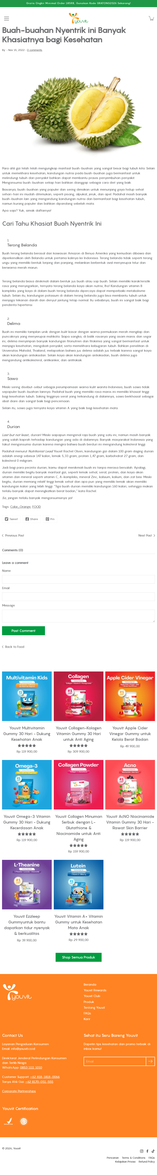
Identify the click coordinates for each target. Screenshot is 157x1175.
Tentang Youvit (94, 1007)
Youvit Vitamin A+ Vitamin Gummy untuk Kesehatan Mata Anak (78, 922)
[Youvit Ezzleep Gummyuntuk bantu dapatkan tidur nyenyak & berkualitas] (27, 884)
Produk (89, 1002)
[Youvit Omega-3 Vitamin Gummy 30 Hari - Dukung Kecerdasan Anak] (27, 784)
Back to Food (14, 647)
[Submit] (150, 1061)
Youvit (17, 1148)
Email (6, 588)
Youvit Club (92, 996)
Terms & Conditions (134, 1158)
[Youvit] (78, 18)
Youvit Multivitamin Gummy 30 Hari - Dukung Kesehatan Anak (26, 734)
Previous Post (14, 535)
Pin (52, 519)
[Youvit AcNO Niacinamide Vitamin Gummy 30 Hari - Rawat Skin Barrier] (130, 784)
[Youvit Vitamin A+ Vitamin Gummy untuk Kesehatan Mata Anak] (78, 884)
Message (8, 605)
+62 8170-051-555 (39, 1082)
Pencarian (113, 1158)
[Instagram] (142, 1151)
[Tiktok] (153, 1151)
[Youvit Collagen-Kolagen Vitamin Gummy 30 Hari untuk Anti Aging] (78, 696)
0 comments (34, 50)
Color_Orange (20, 507)
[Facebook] (147, 1151)
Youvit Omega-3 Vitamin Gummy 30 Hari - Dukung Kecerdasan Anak (26, 822)
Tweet (13, 519)
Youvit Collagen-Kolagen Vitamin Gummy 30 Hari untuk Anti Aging (78, 734)
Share (34, 519)
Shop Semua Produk (78, 957)
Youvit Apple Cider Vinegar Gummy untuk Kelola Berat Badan (130, 734)
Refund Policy (147, 1161)
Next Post (145, 535)
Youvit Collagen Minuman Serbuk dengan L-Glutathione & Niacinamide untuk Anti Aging (78, 828)
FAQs (87, 1013)
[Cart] (151, 18)
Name (6, 571)
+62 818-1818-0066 (45, 1077)
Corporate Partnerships (19, 1091)
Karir (87, 1019)
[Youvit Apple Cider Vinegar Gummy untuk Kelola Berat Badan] (130, 696)
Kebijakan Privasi (125, 1161)
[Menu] (6, 18)
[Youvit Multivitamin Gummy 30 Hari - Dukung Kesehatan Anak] (27, 696)
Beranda (90, 984)
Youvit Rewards (95, 990)
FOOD (36, 507)
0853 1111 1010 (31, 1067)
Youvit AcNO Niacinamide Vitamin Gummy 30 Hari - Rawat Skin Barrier (130, 822)
